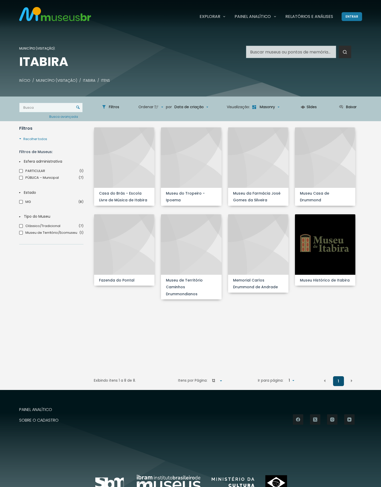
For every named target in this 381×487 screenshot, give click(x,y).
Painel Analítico (253, 16)
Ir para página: (270, 380)
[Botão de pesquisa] (345, 52)
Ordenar (145, 106)
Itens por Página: (192, 380)
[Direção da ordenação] (159, 107)
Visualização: (239, 106)
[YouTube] (349, 419)
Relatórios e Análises (309, 16)
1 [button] (338, 381)
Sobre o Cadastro (39, 420)
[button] (324, 381)
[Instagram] (332, 419)
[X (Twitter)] (315, 419)
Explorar (210, 16)
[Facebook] (298, 419)
